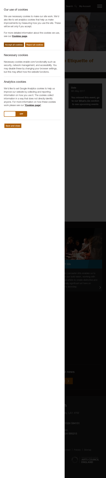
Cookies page (19, 36)
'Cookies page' (33, 105)
